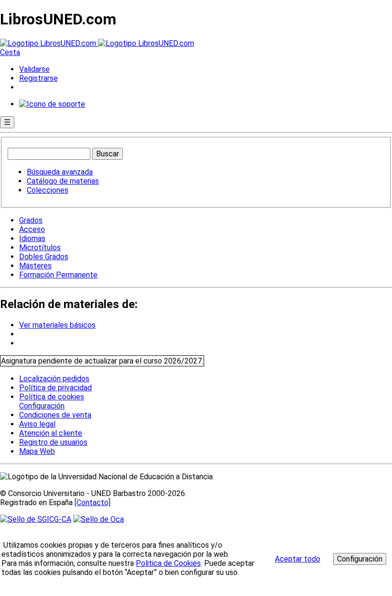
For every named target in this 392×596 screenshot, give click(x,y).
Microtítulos (40, 247)
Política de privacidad (55, 387)
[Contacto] (92, 502)
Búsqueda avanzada (60, 172)
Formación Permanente (58, 274)
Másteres (35, 265)
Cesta (10, 52)
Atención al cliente (50, 433)
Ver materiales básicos (57, 325)
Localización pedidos (54, 378)
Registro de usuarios (53, 442)
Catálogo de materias (63, 181)
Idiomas (32, 238)
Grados (31, 220)
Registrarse (38, 78)
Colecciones (47, 190)
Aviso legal (37, 424)
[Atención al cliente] (52, 104)
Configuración (41, 406)
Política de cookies (51, 396)
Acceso (32, 229)
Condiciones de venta (55, 414)
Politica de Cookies (168, 563)
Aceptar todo (297, 558)
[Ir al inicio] (97, 43)
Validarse (34, 69)
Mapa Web (37, 451)
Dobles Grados (43, 256)
